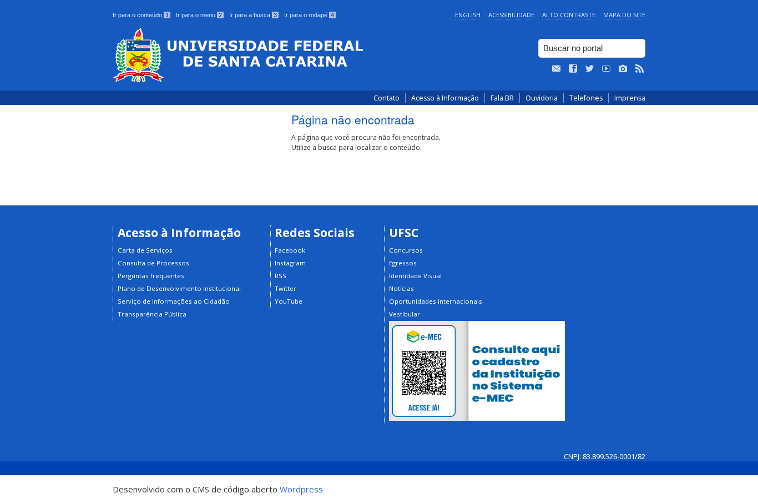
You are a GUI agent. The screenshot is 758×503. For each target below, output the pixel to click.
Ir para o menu (199, 15)
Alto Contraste (568, 15)
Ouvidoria (541, 98)
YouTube (288, 301)
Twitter (285, 288)
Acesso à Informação (445, 98)
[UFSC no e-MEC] (477, 418)
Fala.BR (502, 98)
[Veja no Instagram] (623, 68)
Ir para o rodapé (309, 15)
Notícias (401, 288)
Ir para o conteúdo (141, 15)
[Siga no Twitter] (589, 68)
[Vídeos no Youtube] (606, 68)
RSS (280, 275)
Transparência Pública (152, 314)
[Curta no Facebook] (573, 68)
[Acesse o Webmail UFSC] (556, 68)
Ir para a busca (253, 15)
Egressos (403, 263)
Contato (386, 98)
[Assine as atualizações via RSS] (639, 68)
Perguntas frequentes (151, 275)
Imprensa (629, 98)
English (468, 15)
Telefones (586, 98)
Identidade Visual (415, 275)
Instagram (290, 263)
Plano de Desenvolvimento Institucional (179, 288)
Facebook (290, 250)
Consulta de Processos (153, 263)
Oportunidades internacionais (435, 301)
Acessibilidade (511, 15)
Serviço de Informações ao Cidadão (174, 301)
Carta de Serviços (145, 250)
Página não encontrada (353, 119)
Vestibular (404, 314)
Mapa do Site (624, 15)
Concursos (406, 250)
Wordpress (301, 489)
